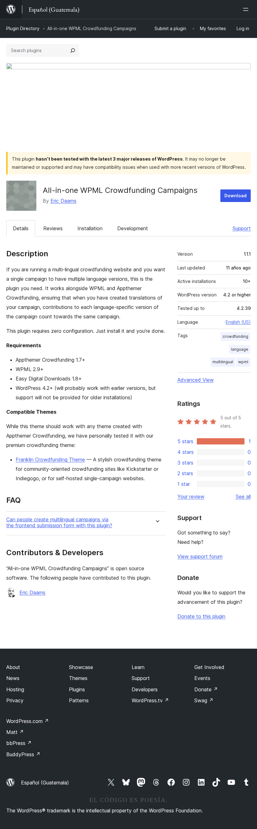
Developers (145, 689)
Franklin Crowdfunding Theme (50, 459)
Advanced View (195, 380)
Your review (190, 496)
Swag (203, 700)
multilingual (222, 361)
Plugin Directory (22, 28)
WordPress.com (27, 721)
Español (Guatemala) (45, 782)
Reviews (53, 228)
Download (235, 195)
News (12, 678)
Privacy (15, 700)
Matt (15, 732)
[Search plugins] (72, 50)
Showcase (81, 667)
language (239, 349)
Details (21, 228)
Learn (138, 667)
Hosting (15, 689)
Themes (78, 678)
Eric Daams (63, 201)
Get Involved (209, 667)
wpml (243, 361)
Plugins (77, 689)
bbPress (19, 743)
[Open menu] (247, 9)
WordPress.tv (150, 700)
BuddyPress (23, 754)
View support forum (200, 556)
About (13, 667)
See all (243, 496)
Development (132, 228)
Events (202, 678)
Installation (89, 228)
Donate (206, 689)
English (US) (238, 322)
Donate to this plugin (201, 616)
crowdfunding (235, 336)
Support (242, 228)
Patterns (79, 700)
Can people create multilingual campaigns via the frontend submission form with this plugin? (59, 523)
